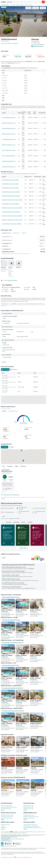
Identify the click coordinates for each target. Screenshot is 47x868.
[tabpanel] (23, 244)
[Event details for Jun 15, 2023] (44, 377)
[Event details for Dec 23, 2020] (44, 391)
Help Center (25, 857)
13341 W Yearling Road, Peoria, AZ (9, 155)
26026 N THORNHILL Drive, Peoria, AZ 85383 (12, 199)
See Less (4, 362)
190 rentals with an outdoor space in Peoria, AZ (13, 710)
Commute (30, 522)
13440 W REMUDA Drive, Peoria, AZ (10, 128)
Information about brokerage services (9, 838)
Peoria (18, 5)
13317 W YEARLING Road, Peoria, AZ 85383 (11, 223)
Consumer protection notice (19, 838)
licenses (33, 834)
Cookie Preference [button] (15, 849)
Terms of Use (36, 848)
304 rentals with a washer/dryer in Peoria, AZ (12, 688)
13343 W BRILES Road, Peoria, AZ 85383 (11, 195)
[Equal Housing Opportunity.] (15, 857)
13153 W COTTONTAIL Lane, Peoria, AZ (11, 166)
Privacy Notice (5, 849)
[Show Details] (44, 73)
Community (8, 522)
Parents (23, 522)
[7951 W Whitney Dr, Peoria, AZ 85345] (22, 717)
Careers (22, 848)
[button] (43, 2)
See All (4, 516)
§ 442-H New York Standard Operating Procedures (9, 836)
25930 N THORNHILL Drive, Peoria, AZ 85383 (12, 207)
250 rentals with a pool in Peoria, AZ (10, 665)
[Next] (45, 607)
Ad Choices (10, 849)
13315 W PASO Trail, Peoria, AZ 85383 (10, 183)
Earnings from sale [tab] (6, 233)
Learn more (3, 498)
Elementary (10, 466)
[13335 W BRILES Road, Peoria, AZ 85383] (37, 784)
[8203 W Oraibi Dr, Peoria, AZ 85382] (37, 604)
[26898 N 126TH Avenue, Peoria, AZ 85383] (23, 762)
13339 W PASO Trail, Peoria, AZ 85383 (10, 179)
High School (23, 466)
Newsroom (25, 848)
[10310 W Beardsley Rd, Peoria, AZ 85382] (22, 626)
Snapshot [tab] (4, 411)
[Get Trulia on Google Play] (17, 843)
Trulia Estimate (6, 67)
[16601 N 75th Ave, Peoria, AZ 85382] (22, 649)
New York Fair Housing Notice (5, 837)
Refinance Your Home (38, 46)
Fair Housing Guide (17, 848)
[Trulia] (2, 843)
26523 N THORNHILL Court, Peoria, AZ (11, 144)
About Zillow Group (10, 848)
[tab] (5, 369)
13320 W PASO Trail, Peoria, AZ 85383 (10, 187)
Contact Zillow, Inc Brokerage (6, 840)
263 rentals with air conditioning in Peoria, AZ (12, 642)
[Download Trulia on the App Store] (8, 843)
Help (2, 849)
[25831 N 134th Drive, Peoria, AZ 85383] (23, 784)
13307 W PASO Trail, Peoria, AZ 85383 (10, 203)
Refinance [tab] (24, 233)
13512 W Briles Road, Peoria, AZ (9, 139)
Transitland (16, 831)
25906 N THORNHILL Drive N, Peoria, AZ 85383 (13, 219)
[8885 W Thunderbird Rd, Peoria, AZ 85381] (37, 626)
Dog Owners (16, 522)
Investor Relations (30, 848)
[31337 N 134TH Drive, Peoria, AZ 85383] (37, 762)
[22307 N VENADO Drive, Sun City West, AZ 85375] (8, 762)
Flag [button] (12, 542)
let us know (11, 854)
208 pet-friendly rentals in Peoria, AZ (10, 597)
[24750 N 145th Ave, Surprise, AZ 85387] (23, 741)
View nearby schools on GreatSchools (11, 494)
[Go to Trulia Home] (3, 1)
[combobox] (25, 2)
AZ (14, 5)
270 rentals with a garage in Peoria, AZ (11, 619)
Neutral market (23, 423)
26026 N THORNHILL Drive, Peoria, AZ (10, 133)
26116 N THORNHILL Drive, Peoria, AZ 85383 (12, 215)
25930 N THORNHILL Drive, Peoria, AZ (10, 123)
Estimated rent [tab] (16, 233)
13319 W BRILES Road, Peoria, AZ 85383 (11, 211)
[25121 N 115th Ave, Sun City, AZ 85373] (37, 741)
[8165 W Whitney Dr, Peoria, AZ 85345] (22, 604)
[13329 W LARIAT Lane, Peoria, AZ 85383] (8, 784)
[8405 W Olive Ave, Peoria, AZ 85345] (37, 717)
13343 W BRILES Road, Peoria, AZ (9, 117)
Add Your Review (23, 548)
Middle (16, 466)
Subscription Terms (42, 848)
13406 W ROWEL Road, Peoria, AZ (9, 161)
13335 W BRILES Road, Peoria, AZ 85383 (11, 191)
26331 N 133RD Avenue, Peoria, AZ (9, 150)
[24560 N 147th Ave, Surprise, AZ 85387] (8, 741)
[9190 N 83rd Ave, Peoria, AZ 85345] (8, 604)
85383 (21, 5)
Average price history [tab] (13, 411)
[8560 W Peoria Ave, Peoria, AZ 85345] (37, 649)
